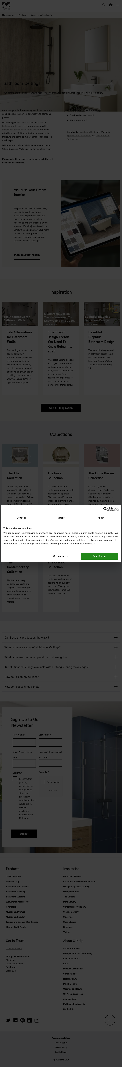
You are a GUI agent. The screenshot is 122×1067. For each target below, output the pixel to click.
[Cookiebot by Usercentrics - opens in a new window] (106, 509)
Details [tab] (61, 517)
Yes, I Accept (99, 556)
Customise (58, 556)
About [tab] (101, 517)
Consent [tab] (21, 517)
